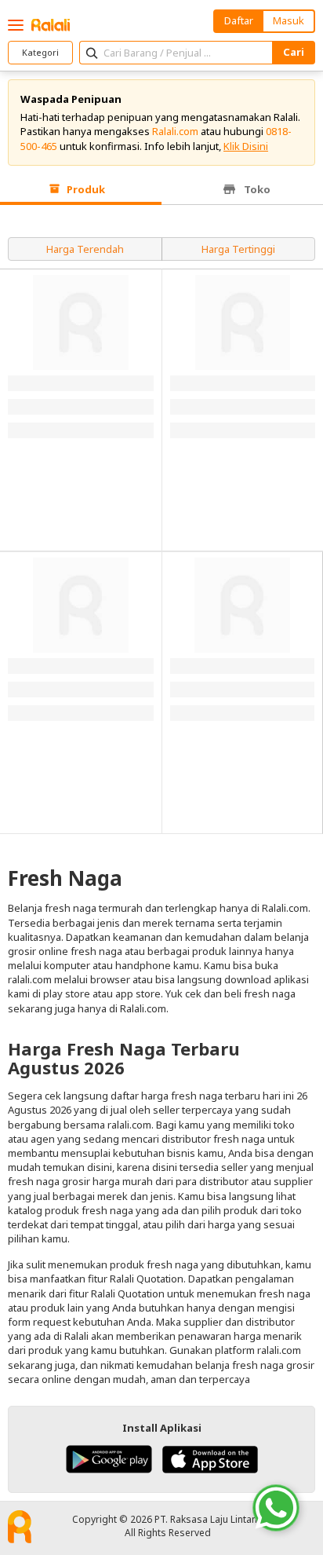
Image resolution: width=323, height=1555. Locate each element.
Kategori (40, 52)
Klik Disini (245, 146)
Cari (293, 52)
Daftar (238, 20)
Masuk (288, 20)
